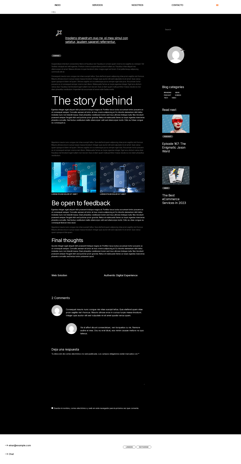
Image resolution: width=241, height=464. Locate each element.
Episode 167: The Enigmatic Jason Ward (174, 147)
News (177, 92)
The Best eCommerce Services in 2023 (174, 199)
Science (178, 95)
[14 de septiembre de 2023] (173, 155)
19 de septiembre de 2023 (94, 305)
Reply (142, 319)
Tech (166, 98)
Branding (167, 92)
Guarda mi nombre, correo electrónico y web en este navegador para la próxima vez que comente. (96, 408)
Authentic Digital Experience (121, 275)
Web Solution (59, 275)
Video (174, 98)
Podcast (167, 95)
